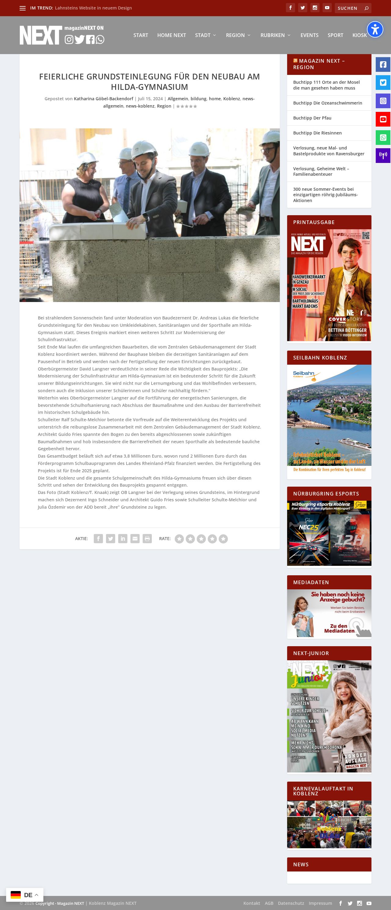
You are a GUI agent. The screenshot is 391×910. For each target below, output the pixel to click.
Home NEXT (171, 36)
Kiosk (360, 36)
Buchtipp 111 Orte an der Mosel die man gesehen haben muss (326, 84)
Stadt (202, 36)
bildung (198, 98)
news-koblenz (140, 106)
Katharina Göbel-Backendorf (103, 98)
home (215, 98)
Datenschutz (291, 903)
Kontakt (251, 903)
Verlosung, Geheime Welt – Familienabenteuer (321, 171)
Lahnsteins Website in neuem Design (93, 8)
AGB (269, 903)
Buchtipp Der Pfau (312, 118)
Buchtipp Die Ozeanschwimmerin (327, 103)
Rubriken (273, 36)
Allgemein (178, 98)
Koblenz (231, 98)
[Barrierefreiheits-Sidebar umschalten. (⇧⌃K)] (375, 29)
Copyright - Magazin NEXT (59, 903)
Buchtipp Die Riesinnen (317, 133)
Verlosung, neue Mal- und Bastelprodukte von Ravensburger (328, 150)
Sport (335, 36)
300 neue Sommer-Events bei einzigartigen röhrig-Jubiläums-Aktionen (325, 194)
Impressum (320, 903)
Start (140, 36)
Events (310, 36)
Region (235, 36)
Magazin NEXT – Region (319, 64)
